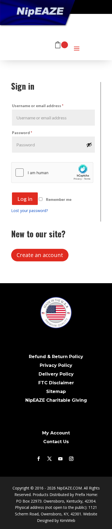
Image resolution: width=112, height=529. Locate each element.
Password (22, 132)
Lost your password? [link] (29, 210)
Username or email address (37, 105)
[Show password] (89, 145)
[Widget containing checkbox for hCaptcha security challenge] (52, 172)
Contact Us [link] (56, 441)
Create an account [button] (40, 255)
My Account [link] (56, 433)
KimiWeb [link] (67, 520)
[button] (76, 42)
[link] (61, 42)
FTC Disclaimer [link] (56, 382)
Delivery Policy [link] (56, 374)
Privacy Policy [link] (56, 365)
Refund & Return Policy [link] (56, 356)
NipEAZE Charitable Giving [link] (56, 400)
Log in (24, 198)
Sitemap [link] (56, 391)
